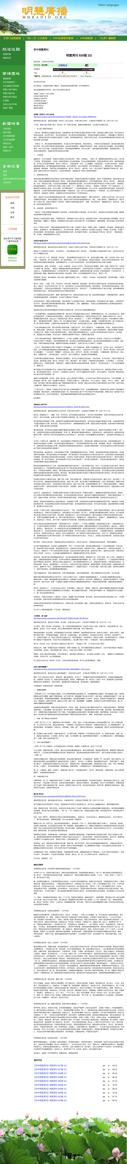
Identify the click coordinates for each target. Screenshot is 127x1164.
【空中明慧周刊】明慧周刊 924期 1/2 (50, 1089)
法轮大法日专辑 (10, 104)
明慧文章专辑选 (10, 97)
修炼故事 (7, 78)
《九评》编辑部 (107, 38)
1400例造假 (86, 38)
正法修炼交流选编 (11, 86)
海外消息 (7, 132)
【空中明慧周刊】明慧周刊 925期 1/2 (50, 1081)
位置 (12, 212)
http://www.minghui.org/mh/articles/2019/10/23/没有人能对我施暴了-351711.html (62, 669)
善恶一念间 (8, 147)
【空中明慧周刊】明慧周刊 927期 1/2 (50, 1065)
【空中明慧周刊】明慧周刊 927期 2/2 (50, 1069)
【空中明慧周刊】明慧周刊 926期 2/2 (50, 1077)
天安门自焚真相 (12, 38)
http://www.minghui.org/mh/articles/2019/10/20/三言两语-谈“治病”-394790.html (61, 618)
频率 (12, 203)
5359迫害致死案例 (63, 38)
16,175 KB (62, 74)
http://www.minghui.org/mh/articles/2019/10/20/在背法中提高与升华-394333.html (62, 243)
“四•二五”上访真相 (36, 38)
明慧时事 (7, 54)
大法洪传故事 (9, 140)
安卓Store (12, 261)
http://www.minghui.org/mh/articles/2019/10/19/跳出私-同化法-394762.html (60, 796)
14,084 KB (86, 74)
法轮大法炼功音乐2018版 (14, 179)
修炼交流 (7, 58)
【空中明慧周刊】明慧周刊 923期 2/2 (50, 1100)
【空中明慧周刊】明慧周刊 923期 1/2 (50, 1096)
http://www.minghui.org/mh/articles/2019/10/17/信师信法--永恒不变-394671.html (61, 407)
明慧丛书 (7, 151)
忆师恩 (6, 100)
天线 (12, 208)
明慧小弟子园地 (10, 89)
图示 (12, 217)
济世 (5, 175)
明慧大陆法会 (9, 93)
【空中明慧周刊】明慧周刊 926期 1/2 (50, 1073)
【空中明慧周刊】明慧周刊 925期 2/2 (50, 1085)
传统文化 (7, 143)
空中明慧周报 (9, 136)
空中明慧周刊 (9, 82)
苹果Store (12, 258)
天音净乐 (7, 182)
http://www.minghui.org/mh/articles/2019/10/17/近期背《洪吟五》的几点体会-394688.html (65, 117)
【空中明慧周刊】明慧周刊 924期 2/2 (50, 1093)
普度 (5, 171)
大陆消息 (7, 129)
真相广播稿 (8, 108)
